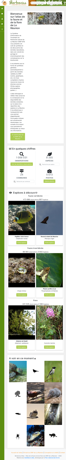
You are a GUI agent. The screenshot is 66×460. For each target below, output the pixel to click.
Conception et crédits (51, 452)
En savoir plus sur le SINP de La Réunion (17, 137)
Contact (62, 452)
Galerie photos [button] (49, 181)
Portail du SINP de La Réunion (33, 452)
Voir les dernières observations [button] (22, 164)
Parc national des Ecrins (52, 457)
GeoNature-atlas (29, 457)
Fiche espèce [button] (21, 242)
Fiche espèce (18, 373)
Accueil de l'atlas (16, 452)
